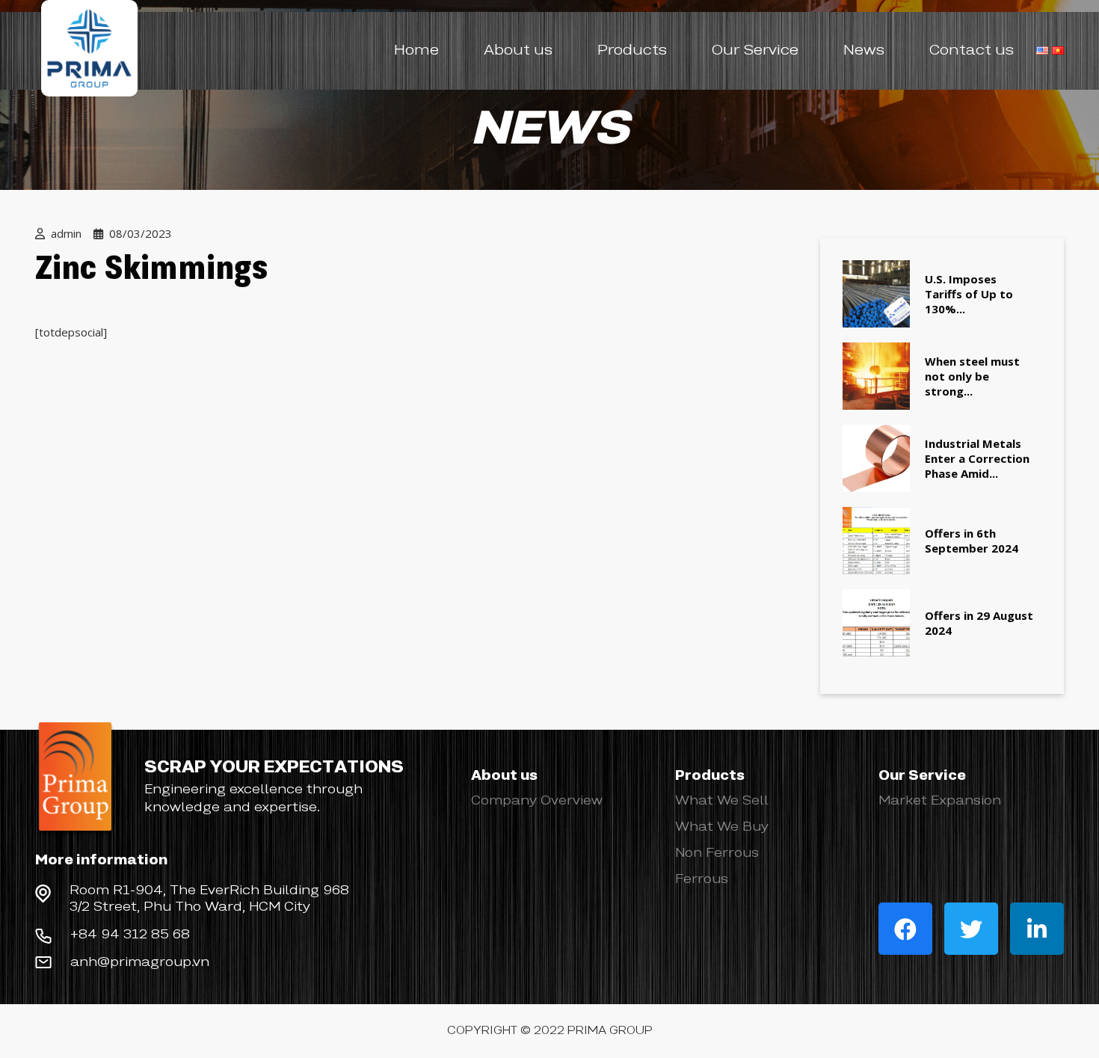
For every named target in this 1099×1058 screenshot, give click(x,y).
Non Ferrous (717, 853)
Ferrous (701, 879)
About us (518, 50)
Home (416, 50)
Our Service (755, 50)
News (863, 50)
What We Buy (722, 827)
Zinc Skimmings (151, 270)
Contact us (971, 50)
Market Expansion (939, 801)
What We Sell (722, 801)
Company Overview (537, 801)
